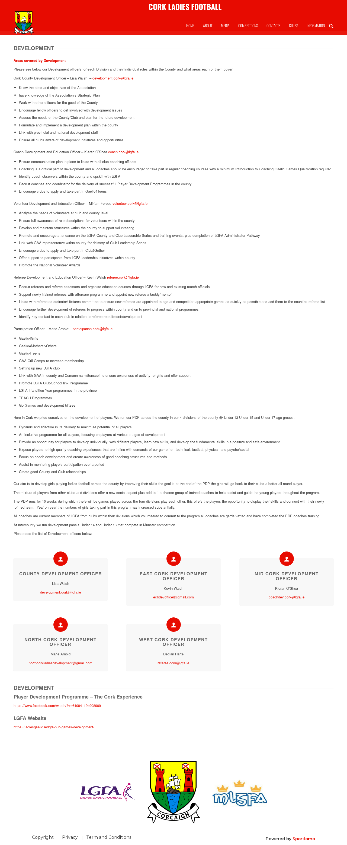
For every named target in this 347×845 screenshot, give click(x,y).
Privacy (70, 837)
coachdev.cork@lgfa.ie (286, 597)
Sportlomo (304, 838)
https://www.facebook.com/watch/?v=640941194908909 (57, 705)
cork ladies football (185, 7)
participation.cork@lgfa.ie (93, 328)
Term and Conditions (108, 837)
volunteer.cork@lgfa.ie (130, 203)
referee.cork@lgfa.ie (123, 277)
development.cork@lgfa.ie (112, 78)
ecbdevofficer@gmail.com (173, 597)
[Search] (331, 26)
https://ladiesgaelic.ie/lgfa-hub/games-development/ (54, 726)
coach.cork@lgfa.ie (123, 151)
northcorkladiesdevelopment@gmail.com (60, 662)
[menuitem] (190, 26)
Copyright (43, 837)
